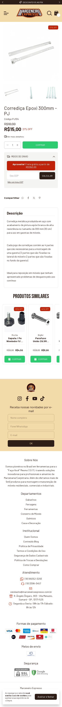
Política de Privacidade (31, 546)
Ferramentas (31, 509)
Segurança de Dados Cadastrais (31, 555)
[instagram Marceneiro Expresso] (19, 398)
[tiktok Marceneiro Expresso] (42, 398)
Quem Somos (31, 536)
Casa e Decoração (31, 523)
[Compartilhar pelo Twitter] (34, 198)
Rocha (15, 335)
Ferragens (31, 504)
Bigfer (41, 335)
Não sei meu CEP (15, 182)
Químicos (31, 518)
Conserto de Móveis (31, 513)
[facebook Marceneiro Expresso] (27, 398)
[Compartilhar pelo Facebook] (28, 198)
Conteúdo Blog (31, 541)
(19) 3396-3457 (33, 583)
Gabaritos (31, 499)
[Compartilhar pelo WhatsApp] (22, 198)
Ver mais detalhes (15, 136)
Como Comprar (31, 564)
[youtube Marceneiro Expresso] (35, 398)
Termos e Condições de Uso (31, 550)
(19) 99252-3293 (33, 578)
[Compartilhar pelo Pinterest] (39, 198)
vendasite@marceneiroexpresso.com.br (31, 591)
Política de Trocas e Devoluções (31, 560)
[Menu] (7, 13)
